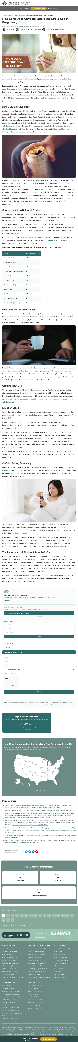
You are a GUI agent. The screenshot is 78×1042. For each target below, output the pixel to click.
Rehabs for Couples (60, 954)
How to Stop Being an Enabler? (37, 969)
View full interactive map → (39, 791)
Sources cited (35, 26)
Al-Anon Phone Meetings (35, 991)
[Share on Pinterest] (36, 851)
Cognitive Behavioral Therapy (36, 971)
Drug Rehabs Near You (9, 988)
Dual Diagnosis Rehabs (61, 960)
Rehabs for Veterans (60, 963)
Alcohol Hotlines (7, 954)
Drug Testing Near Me (34, 997)
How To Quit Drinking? (8, 949)
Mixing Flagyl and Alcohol (10, 971)
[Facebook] (21, 935)
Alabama (6, 925)
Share (42, 26)
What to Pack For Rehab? (9, 1000)
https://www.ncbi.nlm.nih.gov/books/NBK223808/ (36, 817)
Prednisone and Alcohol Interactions (13, 977)
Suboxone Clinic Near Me (35, 1000)
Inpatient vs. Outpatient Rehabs (11, 1008)
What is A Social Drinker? (9, 969)
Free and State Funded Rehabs (63, 949)
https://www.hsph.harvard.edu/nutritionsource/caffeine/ (54, 810)
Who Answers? (54, 8)
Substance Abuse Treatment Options (38, 949)
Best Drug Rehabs (7, 985)
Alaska (14, 925)
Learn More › (7, 600)
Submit (39, 636)
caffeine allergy (8, 402)
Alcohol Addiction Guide (9, 957)
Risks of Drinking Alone (9, 966)
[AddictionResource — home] (16, 3)
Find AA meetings (32, 988)
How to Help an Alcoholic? (10, 951)
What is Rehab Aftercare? (9, 1018)
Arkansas (32, 925)
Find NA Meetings (32, 994)
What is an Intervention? (34, 957)
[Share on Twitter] (26, 851)
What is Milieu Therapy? (34, 974)
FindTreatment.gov (39, 937)
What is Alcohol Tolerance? (10, 963)
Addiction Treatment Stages (35, 951)
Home (6, 15)
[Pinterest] (27, 935)
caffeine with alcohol (55, 240)
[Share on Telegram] (33, 851)
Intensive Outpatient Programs (11, 1010)
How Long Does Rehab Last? (10, 994)
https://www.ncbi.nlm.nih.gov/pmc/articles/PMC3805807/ (30, 825)
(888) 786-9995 (40, 8)
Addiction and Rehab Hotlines (11, 991)
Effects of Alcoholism (8, 960)
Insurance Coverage (33, 1005)
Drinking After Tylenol (8, 974)
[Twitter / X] (18, 935)
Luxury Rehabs (58, 969)
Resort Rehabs (58, 971)
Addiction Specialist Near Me (36, 954)
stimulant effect (69, 415)
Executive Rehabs (59, 974)
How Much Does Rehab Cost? (11, 997)
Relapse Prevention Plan (34, 1008)
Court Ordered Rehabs (61, 977)
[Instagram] (24, 935)
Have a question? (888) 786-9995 (18, 613)
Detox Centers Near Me (34, 985)
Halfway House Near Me (34, 966)
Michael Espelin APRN (34, 29)
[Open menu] (74, 3)
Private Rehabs (58, 951)
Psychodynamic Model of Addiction (38, 977)
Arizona (22, 925)
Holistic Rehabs (58, 966)
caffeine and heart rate (11, 126)
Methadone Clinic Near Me (35, 1002)
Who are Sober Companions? (36, 963)
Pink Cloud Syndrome (34, 960)
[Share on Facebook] (29, 851)
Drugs (11, 15)
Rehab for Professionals (61, 957)
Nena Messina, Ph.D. (59, 29)
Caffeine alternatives (10, 546)
